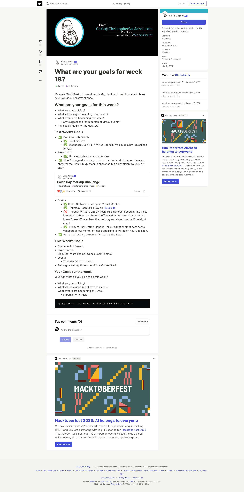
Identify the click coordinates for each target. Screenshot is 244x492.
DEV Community (83, 467)
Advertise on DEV (113, 470)
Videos (69, 470)
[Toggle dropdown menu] (154, 359)
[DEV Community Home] (39, 3)
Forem (92, 481)
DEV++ (61, 470)
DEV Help (99, 470)
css (92, 186)
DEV (131, 481)
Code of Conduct (94, 348)
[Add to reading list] (40, 63)
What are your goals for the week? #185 (181, 104)
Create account (197, 3)
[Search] (47, 3)
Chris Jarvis (67, 61)
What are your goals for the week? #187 (180, 84)
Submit (65, 339)
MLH (122, 474)
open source (106, 481)
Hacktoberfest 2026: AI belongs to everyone (96, 420)
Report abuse (111, 348)
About (161, 470)
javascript (100, 186)
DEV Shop (203, 470)
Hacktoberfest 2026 (134, 429)
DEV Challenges (49, 470)
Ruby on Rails (116, 484)
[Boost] (40, 71)
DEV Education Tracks (84, 470)
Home (38, 470)
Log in (182, 3)
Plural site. (110, 207)
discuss (60, 86)
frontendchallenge (80, 186)
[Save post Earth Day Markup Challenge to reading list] (144, 191)
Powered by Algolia (120, 4)
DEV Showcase (150, 470)
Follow (184, 22)
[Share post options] (40, 80)
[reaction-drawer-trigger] (40, 43)
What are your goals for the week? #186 (181, 94)
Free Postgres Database (186, 470)
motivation (72, 86)
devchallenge (64, 186)
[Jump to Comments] (40, 53)
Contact (170, 470)
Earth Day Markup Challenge (78, 182)
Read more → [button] (63, 444)
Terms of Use (137, 478)
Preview (78, 339)
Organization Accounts (132, 470)
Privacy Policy (123, 478)
